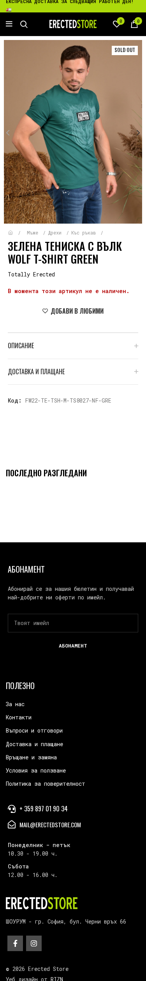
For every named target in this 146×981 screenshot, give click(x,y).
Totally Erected (31, 274)
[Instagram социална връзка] (34, 943)
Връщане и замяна (31, 757)
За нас (15, 704)
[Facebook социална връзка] (15, 943)
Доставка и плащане (34, 744)
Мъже (34, 232)
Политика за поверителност (45, 783)
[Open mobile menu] (9, 24)
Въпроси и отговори (34, 730)
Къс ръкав (85, 232)
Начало (16, 228)
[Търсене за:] (24, 24)
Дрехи (56, 232)
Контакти (19, 717)
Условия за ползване (36, 770)
